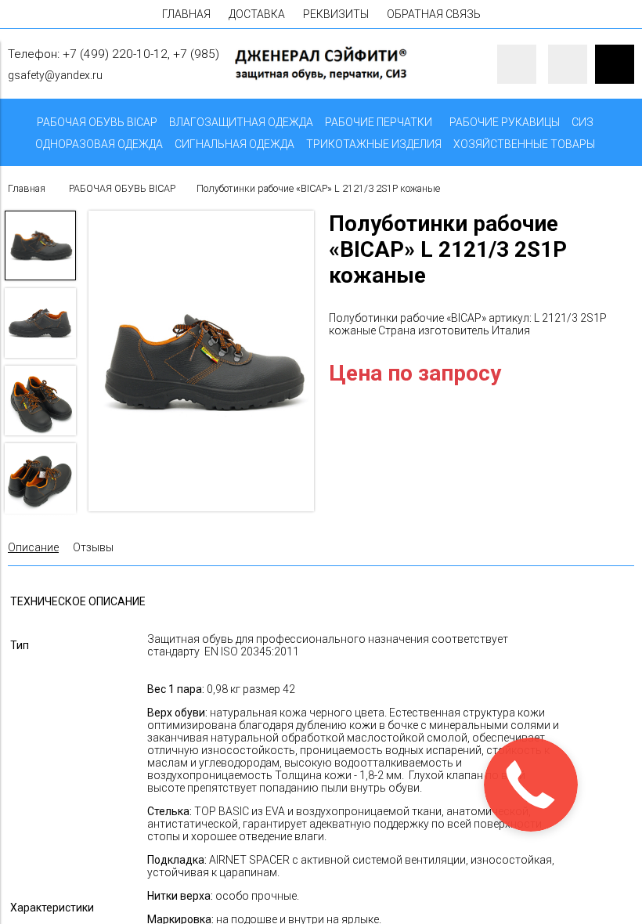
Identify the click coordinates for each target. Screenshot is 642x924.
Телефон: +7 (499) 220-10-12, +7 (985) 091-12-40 (143, 54)
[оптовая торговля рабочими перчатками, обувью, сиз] (321, 77)
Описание (33, 547)
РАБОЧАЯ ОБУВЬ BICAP (122, 188)
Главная (26, 188)
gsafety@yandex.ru (55, 75)
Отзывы (93, 547)
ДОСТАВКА (257, 14)
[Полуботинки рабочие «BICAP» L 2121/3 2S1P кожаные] (201, 362)
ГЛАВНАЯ (186, 14)
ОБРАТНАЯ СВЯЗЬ (434, 14)
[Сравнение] (567, 64)
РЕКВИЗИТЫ (336, 14)
